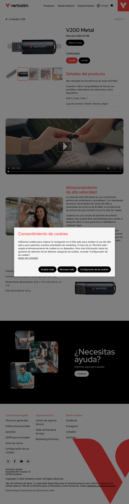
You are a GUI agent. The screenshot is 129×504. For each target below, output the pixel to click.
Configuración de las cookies (94, 269)
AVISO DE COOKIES (28, 258)
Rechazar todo (67, 269)
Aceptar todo (47, 269)
